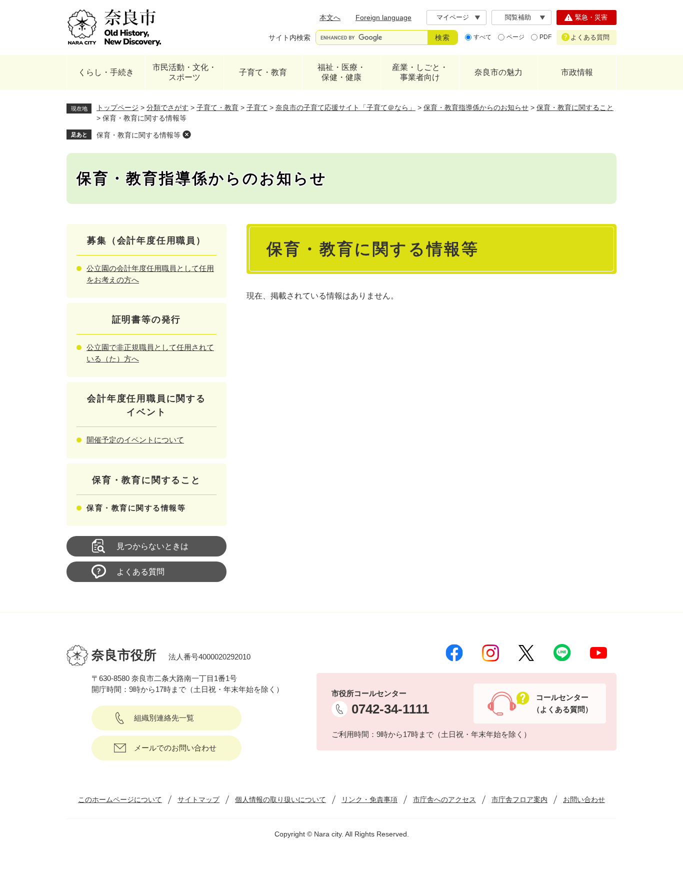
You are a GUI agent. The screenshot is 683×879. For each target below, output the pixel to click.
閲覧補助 (518, 17)
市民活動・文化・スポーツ (184, 72)
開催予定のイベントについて (135, 440)
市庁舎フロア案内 (520, 800)
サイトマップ (199, 800)
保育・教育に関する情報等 (138, 135)
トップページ (117, 108)
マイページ (452, 17)
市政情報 (577, 72)
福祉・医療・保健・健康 (342, 72)
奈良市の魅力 (498, 72)
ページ (515, 37)
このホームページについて (120, 800)
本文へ (330, 18)
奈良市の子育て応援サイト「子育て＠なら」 (346, 108)
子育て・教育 (263, 72)
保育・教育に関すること (575, 108)
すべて (483, 37)
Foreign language (384, 18)
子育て (257, 108)
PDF (546, 37)
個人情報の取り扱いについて (280, 800)
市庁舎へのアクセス (444, 800)
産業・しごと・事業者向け (420, 72)
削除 (186, 134)
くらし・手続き (106, 72)
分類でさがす (167, 108)
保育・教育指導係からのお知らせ (476, 108)
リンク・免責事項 (370, 800)
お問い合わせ (584, 800)
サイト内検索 (289, 38)
